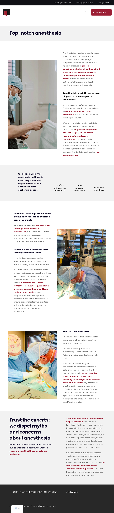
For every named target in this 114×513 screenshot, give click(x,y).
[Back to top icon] (101, 507)
